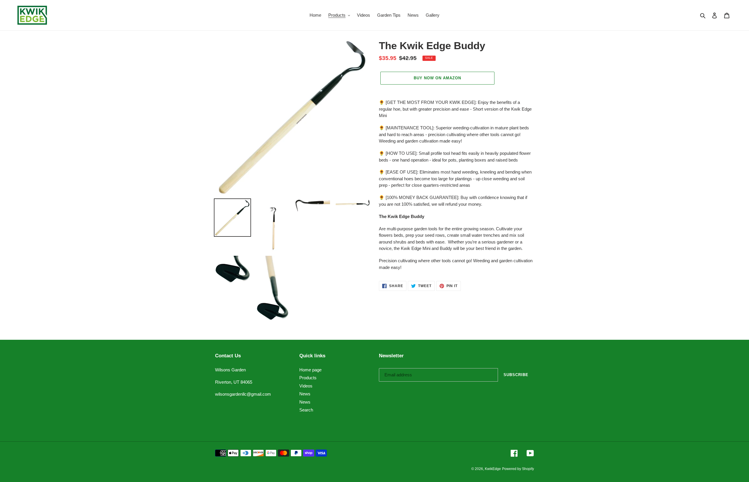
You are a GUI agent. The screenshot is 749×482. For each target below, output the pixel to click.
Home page (310, 369)
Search (306, 409)
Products (308, 377)
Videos (305, 385)
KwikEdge (493, 469)
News (304, 393)
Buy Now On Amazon (437, 78)
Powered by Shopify (518, 469)
